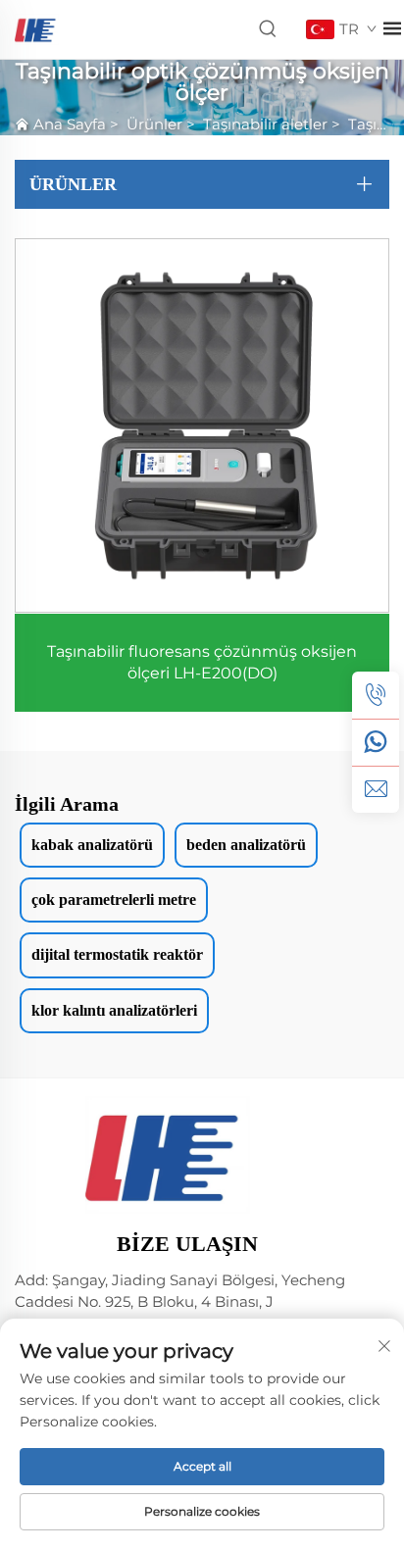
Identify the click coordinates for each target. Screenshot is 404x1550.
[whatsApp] (375, 742)
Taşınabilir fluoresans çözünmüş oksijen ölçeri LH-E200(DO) (202, 662)
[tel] (375, 695)
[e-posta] (375, 789)
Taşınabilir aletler (265, 124)
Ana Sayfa (69, 124)
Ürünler (154, 124)
